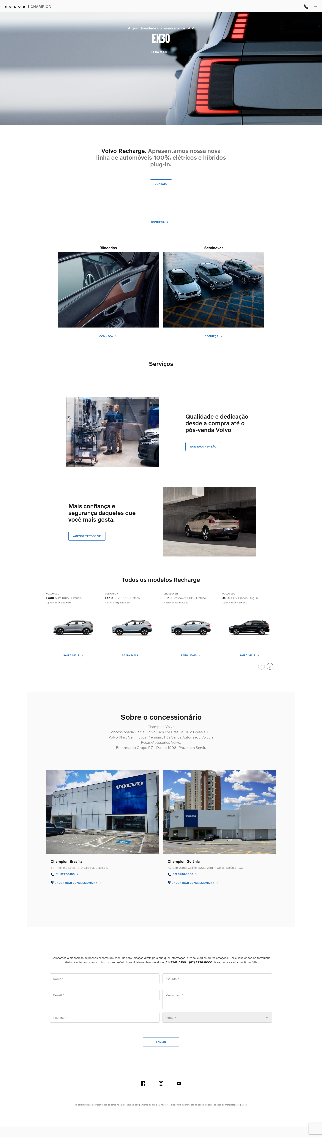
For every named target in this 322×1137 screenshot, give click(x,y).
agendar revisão (203, 446)
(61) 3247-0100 (65, 874)
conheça (158, 222)
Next (269, 666)
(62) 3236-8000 (183, 874)
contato (161, 183)
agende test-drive (87, 536)
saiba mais (71, 655)
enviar (161, 1041)
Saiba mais (159, 51)
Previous (261, 666)
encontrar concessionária (76, 882)
